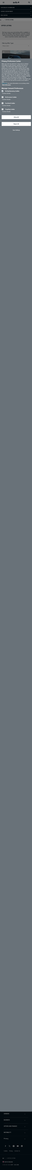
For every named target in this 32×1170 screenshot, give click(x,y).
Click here (4, 83)
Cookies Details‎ (6, 93)
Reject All (16, 124)
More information (6, 85)
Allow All (16, 117)
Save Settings (16, 130)
